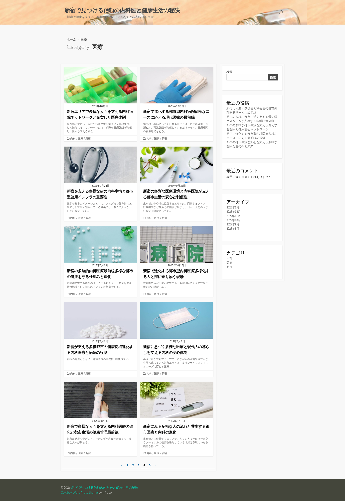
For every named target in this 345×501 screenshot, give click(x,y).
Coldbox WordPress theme (79, 492)
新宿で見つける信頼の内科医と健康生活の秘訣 (104, 487)
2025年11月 (233, 216)
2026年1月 (232, 207)
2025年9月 (232, 224)
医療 (80, 138)
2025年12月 (233, 211)
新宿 (88, 138)
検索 (229, 72)
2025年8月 (232, 228)
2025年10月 (233, 220)
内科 (72, 138)
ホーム (71, 39)
